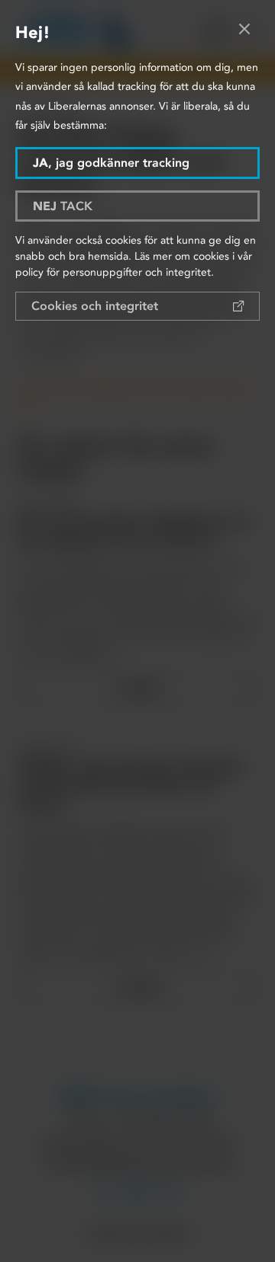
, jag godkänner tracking (111, 162)
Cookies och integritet (94, 306)
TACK (62, 206)
